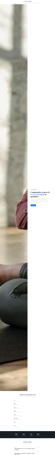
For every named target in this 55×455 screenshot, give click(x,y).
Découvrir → (33, 205)
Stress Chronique (27, 1)
